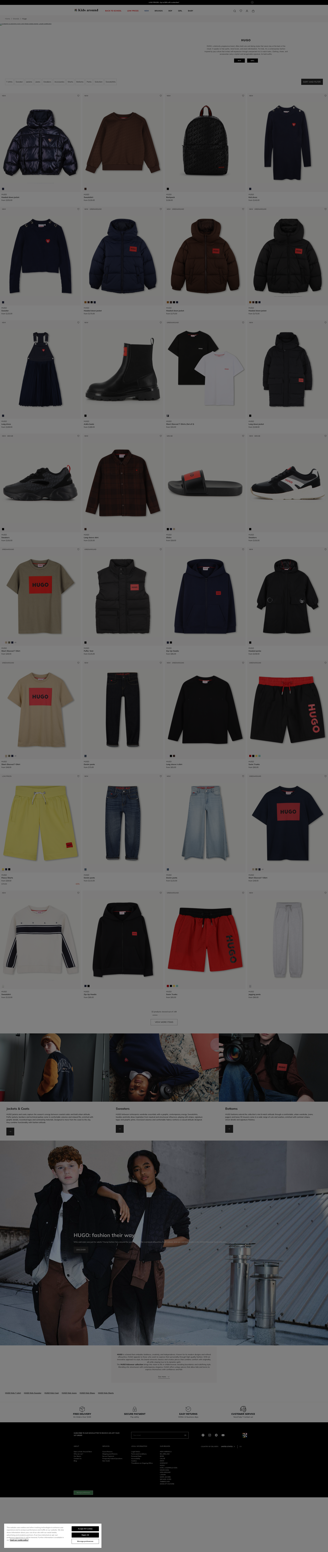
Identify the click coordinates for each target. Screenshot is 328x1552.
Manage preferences (85, 1541)
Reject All (85, 1535)
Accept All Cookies (85, 1529)
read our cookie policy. (19, 1540)
